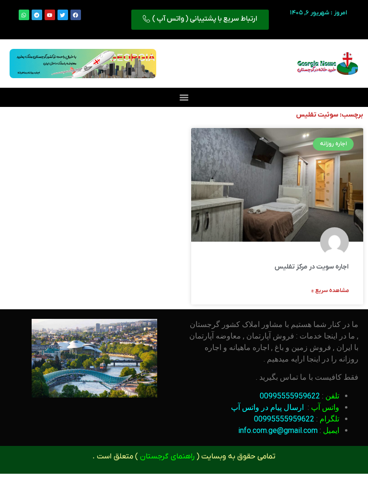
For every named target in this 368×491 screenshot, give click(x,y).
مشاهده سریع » (330, 290)
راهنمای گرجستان (167, 456)
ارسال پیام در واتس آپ (267, 407)
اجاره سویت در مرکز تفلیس (312, 266)
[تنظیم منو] (184, 97)
